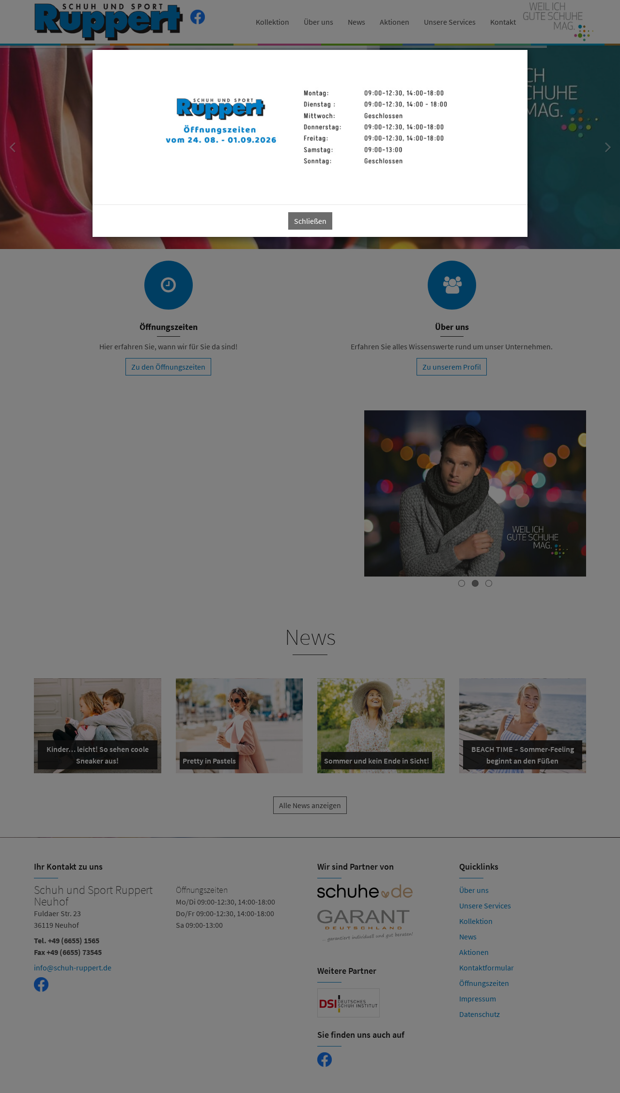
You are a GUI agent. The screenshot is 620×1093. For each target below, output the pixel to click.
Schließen (310, 221)
